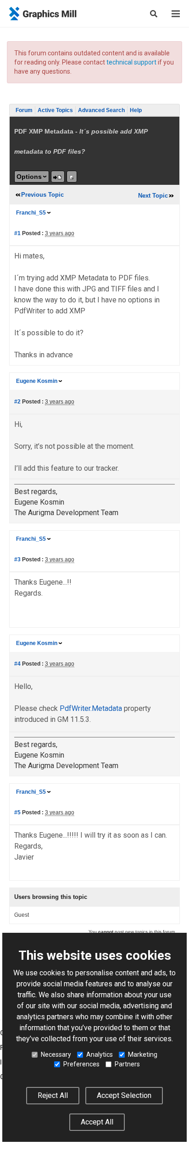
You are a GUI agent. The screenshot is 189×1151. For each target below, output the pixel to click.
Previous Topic (42, 194)
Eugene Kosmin (36, 381)
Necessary (56, 1054)
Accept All (97, 1122)
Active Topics (55, 110)
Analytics (99, 1054)
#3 (17, 559)
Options (29, 176)
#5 (17, 812)
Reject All (53, 1095)
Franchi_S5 (31, 213)
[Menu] (176, 14)
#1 (17, 233)
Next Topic (153, 195)
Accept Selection (124, 1095)
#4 (17, 664)
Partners (127, 1064)
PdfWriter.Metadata (91, 708)
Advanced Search (101, 110)
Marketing (142, 1054)
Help (136, 110)
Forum (24, 110)
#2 (17, 401)
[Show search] (154, 14)
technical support (131, 62)
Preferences (81, 1064)
